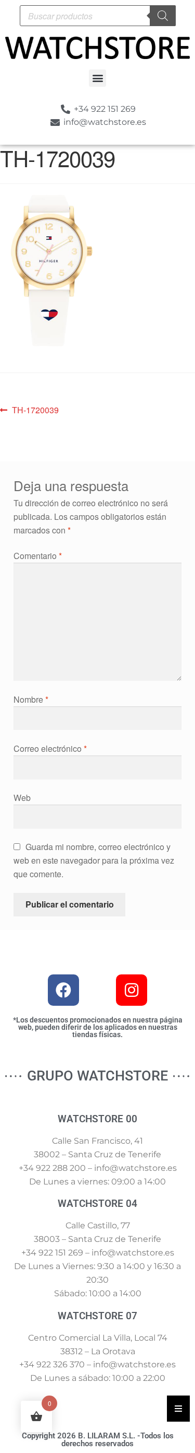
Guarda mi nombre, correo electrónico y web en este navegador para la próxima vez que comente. (94, 860)
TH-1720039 (35, 409)
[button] (97, 78)
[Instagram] (131, 990)
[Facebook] (63, 990)
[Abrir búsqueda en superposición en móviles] (98, 15)
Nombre (31, 699)
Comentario (38, 556)
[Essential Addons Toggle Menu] (178, 1409)
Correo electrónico (50, 748)
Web (22, 798)
